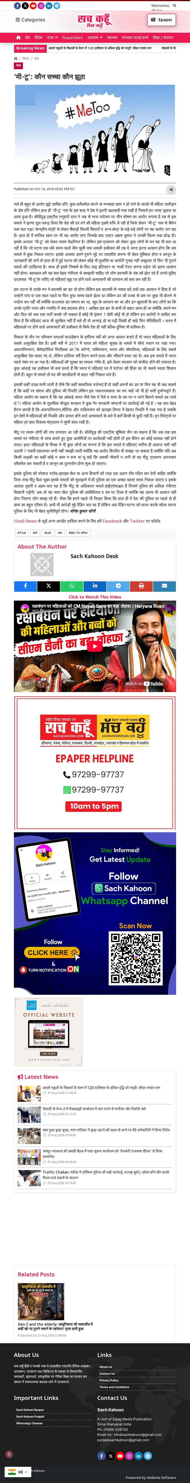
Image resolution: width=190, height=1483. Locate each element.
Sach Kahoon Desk (94, 556)
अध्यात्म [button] (93, 38)
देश (27, 38)
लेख (36, 59)
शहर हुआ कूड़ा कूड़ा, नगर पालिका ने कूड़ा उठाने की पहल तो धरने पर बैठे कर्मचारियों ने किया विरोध (106, 1130)
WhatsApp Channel (29, 1423)
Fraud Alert (72, 38)
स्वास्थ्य (112, 38)
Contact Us (107, 1373)
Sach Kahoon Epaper (30, 1409)
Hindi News (26, 521)
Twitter (137, 521)
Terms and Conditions (114, 1387)
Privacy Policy (109, 1380)
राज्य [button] (50, 38)
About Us (106, 1367)
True (22, 533)
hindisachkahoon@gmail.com (138, 1434)
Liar (48, 533)
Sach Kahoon (35, 1471)
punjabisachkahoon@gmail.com (123, 1440)
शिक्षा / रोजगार (163, 38)
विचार (26, 59)
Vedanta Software (161, 1478)
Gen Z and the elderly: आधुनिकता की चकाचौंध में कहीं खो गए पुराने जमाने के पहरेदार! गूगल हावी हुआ (55, 1327)
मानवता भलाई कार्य (135, 38)
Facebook (112, 521)
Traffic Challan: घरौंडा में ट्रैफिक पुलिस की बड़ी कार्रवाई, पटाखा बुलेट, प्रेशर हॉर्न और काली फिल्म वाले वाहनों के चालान (106, 1175)
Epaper (165, 19)
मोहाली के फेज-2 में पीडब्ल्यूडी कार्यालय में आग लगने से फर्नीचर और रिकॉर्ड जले (94, 1109)
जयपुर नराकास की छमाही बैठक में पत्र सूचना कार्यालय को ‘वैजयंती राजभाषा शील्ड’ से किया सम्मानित (102, 1154)
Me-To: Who (79, 533)
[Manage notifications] (9, 1454)
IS (36, 533)
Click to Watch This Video (95, 597)
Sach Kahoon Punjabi (30, 1416)
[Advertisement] (95, 1230)
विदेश (38, 38)
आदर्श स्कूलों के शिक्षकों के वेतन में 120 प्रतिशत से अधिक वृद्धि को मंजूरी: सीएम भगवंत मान (71, 48)
